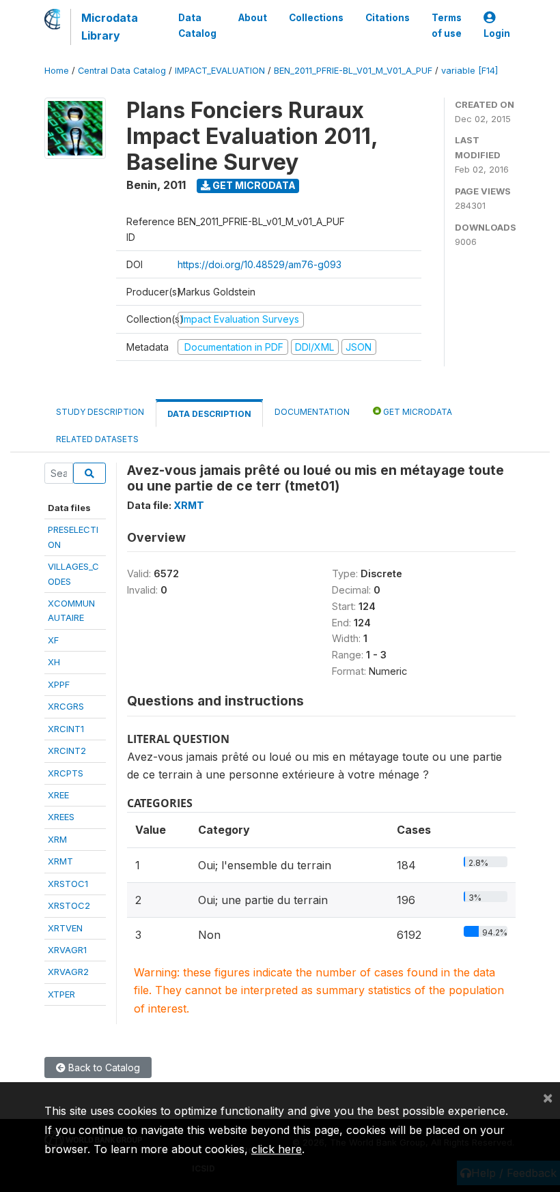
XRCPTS (65, 773)
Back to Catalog (103, 1067)
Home (56, 71)
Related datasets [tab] (97, 439)
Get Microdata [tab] (416, 412)
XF (53, 640)
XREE (58, 794)
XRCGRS (66, 706)
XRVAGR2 (68, 971)
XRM (57, 839)
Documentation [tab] (312, 412)
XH (54, 661)
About (252, 17)
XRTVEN (65, 927)
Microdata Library (109, 26)
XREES (61, 816)
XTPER (61, 994)
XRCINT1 (66, 728)
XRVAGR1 (67, 949)
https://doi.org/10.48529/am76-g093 (259, 264)
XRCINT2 (67, 750)
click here (276, 1149)
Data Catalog (197, 25)
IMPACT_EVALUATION (220, 71)
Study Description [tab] (100, 412)
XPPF (59, 684)
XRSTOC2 (69, 905)
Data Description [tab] (209, 414)
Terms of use (447, 25)
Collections (316, 17)
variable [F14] (469, 71)
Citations (387, 17)
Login (497, 33)
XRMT (60, 861)
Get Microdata (253, 185)
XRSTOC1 (68, 883)
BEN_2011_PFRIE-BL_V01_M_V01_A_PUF (353, 71)
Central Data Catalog (122, 71)
